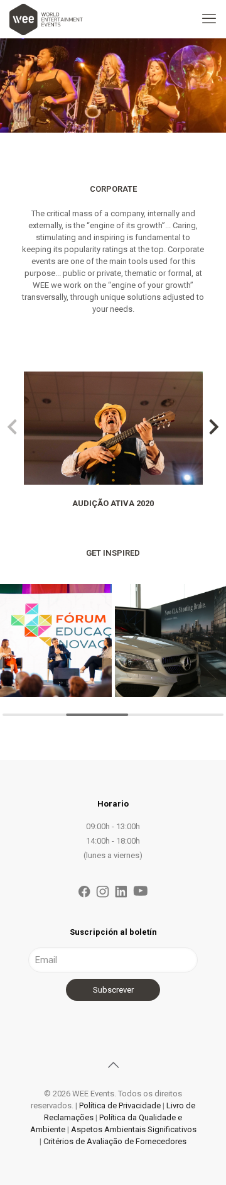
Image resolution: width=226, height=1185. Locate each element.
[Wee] (46, 19)
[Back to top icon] (113, 1065)
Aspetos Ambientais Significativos (133, 1129)
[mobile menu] (209, 19)
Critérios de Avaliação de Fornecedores (114, 1141)
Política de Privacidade (120, 1105)
